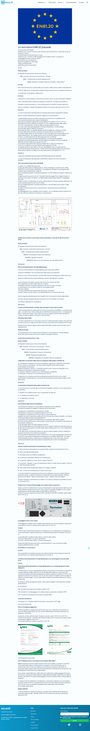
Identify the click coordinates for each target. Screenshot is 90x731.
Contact (81, 2)
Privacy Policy (34, 725)
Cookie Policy (34, 728)
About (32, 716)
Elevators (33, 711)
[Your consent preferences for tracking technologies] (88, 548)
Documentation (71, 2)
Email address (64, 711)
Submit (74, 720)
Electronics (52, 2)
